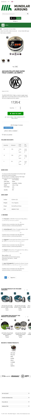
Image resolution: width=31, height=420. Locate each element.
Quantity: (12, 108)
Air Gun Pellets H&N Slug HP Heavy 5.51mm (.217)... (7, 307)
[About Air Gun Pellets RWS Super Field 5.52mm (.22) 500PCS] (14, 348)
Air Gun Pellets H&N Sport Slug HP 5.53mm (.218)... (20, 307)
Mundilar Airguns (12, 413)
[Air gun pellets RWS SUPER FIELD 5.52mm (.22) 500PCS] (3, 61)
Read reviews (8, 127)
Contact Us (3, 1)
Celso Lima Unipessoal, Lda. (23, 413)
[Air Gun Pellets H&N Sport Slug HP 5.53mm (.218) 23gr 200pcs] (20, 298)
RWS (16, 66)
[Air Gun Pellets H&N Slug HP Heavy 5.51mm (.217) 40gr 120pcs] (7, 298)
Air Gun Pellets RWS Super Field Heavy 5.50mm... (20, 334)
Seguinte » (12, 277)
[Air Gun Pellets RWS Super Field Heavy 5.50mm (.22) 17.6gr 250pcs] (20, 325)
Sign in (16, 21)
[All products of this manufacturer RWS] (15, 82)
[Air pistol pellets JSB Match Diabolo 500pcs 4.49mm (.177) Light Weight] (7, 325)
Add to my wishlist (8, 134)
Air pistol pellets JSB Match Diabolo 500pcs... (7, 334)
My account (5, 393)
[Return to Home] (0, 29)
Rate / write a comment (11, 131)
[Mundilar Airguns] (15, 8)
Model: (3, 91)
